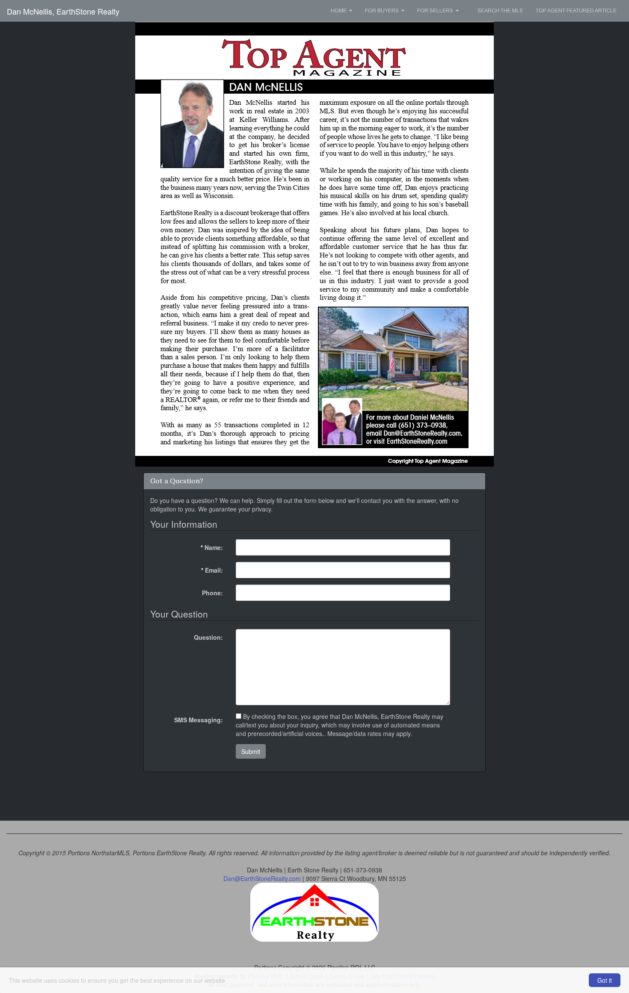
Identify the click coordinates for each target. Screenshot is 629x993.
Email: (212, 570)
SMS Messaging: (198, 719)
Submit (250, 751)
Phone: (212, 592)
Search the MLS (500, 11)
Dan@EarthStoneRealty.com (262, 878)
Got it (604, 980)
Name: (212, 547)
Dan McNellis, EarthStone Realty (63, 11)
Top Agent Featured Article (576, 11)
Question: (208, 637)
